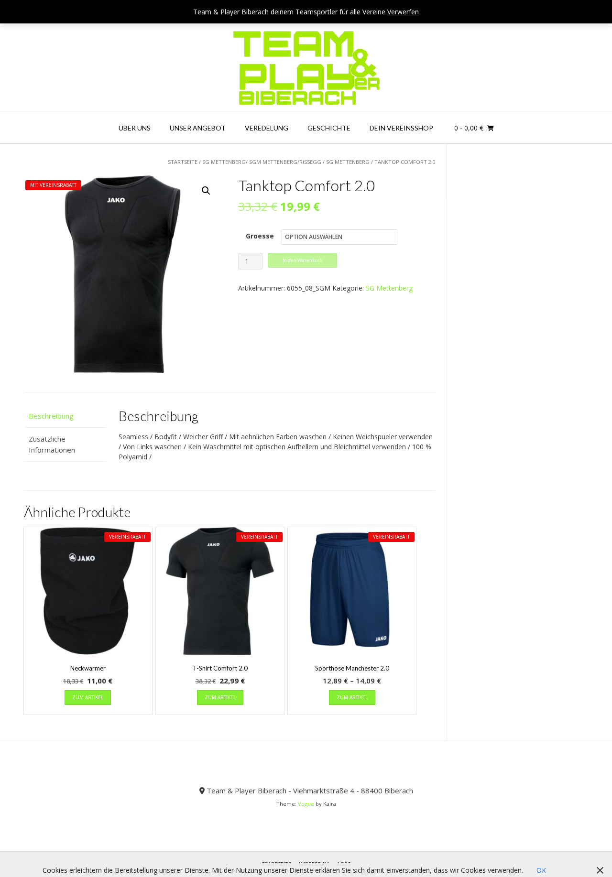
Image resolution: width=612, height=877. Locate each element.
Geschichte (328, 128)
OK (541, 870)
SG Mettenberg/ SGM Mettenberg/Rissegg (261, 161)
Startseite (182, 161)
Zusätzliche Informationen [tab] (52, 444)
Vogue (306, 803)
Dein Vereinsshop (401, 128)
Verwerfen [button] (403, 11)
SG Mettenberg (348, 161)
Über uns (135, 128)
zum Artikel (87, 697)
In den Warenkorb (302, 260)
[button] (206, 190)
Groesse (260, 235)
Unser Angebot (198, 128)
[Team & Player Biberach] (306, 68)
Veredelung (266, 128)
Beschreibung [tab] (51, 416)
